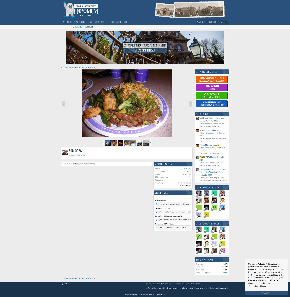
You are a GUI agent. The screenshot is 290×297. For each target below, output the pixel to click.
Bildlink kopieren (160, 201)
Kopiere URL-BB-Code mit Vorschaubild (168, 216)
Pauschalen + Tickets (211, 95)
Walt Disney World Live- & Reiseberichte (213, 180)
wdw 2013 (187, 168)
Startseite (67, 22)
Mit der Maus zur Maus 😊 (209, 145)
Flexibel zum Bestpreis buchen (211, 79)
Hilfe (192, 284)
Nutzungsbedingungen (181, 284)
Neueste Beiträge (203, 114)
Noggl (73, 155)
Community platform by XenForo (144, 294)
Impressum (150, 284)
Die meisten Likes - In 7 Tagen (207, 223)
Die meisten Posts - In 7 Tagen (207, 187)
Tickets (212, 87)
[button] (87, 22)
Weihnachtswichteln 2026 (209, 130)
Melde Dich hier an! (145, 50)
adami (225, 273)
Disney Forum (79, 22)
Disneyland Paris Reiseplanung (210, 153)
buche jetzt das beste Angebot (211, 104)
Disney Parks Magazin (118, 22)
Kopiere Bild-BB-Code (162, 208)
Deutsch (66, 284)
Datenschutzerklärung (163, 284)
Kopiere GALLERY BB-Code (164, 224)
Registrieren (89, 26)
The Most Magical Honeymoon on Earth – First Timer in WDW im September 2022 (212, 172)
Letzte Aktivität (77, 26)
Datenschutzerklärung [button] (257, 286)
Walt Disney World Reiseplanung (210, 126)
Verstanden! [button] (266, 293)
